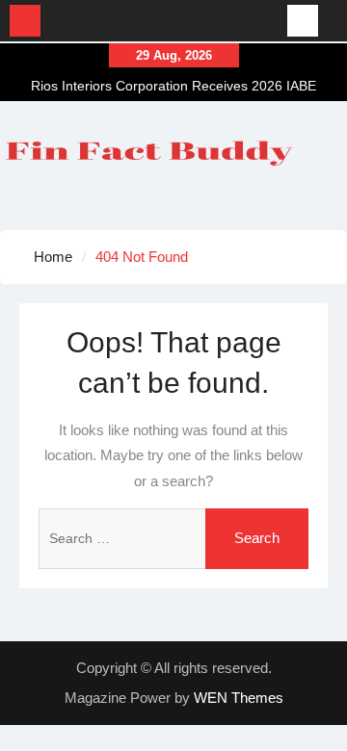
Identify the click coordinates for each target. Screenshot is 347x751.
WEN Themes (238, 697)
